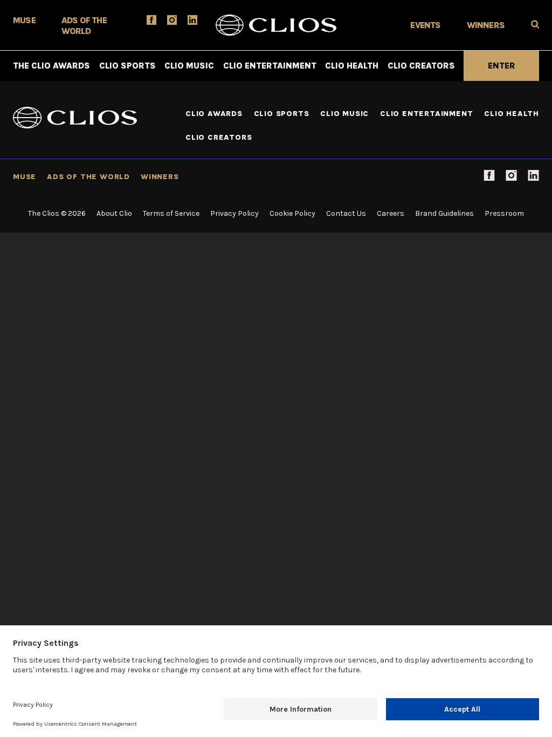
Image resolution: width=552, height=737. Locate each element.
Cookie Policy (292, 213)
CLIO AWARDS (214, 113)
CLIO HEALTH (351, 65)
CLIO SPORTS (127, 65)
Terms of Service (171, 213)
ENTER (501, 65)
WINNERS (486, 25)
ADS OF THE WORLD (84, 25)
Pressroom (504, 213)
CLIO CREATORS (421, 65)
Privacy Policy (234, 213)
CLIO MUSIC (189, 65)
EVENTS (425, 25)
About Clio (114, 213)
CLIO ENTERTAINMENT (269, 65)
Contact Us (346, 213)
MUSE (24, 20)
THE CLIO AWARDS (51, 65)
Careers (390, 213)
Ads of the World (88, 176)
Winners (160, 176)
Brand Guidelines (444, 213)
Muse (24, 176)
